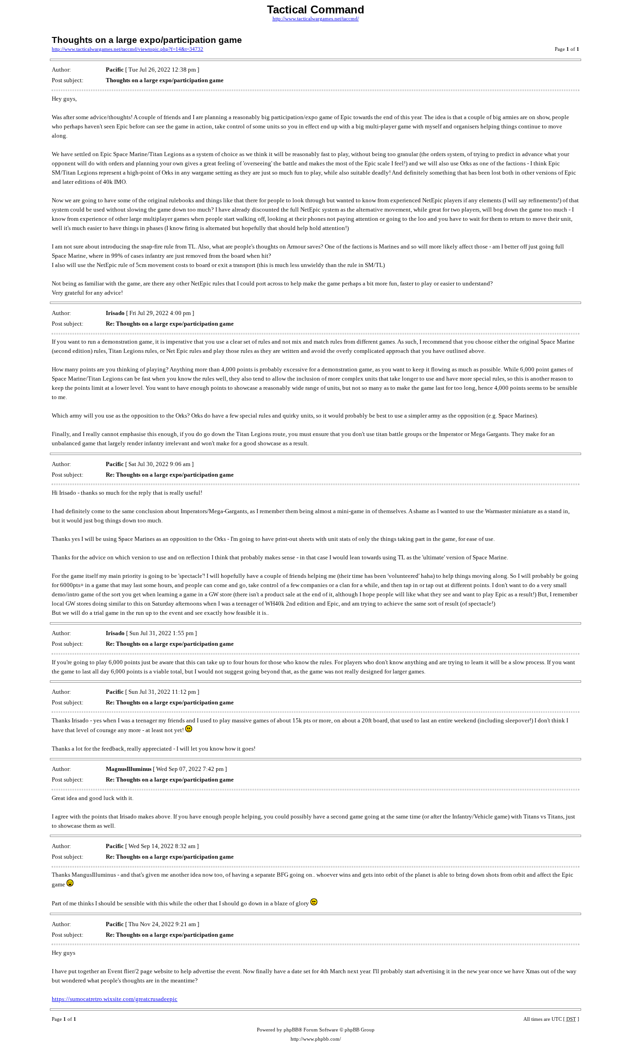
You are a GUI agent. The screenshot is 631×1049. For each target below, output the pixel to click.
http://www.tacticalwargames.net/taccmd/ (316, 18)
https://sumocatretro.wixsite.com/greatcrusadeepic (114, 998)
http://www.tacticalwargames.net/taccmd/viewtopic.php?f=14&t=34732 (127, 49)
